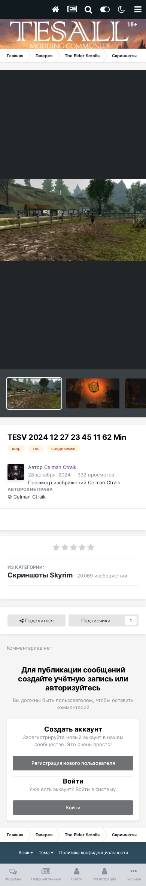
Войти (73, 807)
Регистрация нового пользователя (73, 763)
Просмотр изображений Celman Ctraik (74, 482)
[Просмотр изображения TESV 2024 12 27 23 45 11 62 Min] (34, 393)
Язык (24, 852)
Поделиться (39, 620)
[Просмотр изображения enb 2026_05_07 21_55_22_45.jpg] (92, 393)
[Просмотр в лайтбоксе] (73, 220)
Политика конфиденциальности (93, 852)
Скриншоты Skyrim (40, 575)
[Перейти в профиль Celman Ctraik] (15, 472)
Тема (45, 852)
